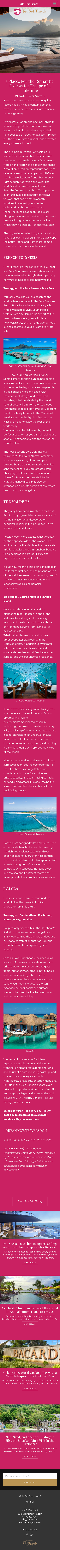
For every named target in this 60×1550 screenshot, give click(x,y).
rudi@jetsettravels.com (31, 1514)
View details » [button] (30, 1262)
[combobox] (30, 1476)
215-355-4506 (29, 3)
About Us (30, 1502)
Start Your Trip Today (30, 1201)
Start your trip (30, 1482)
